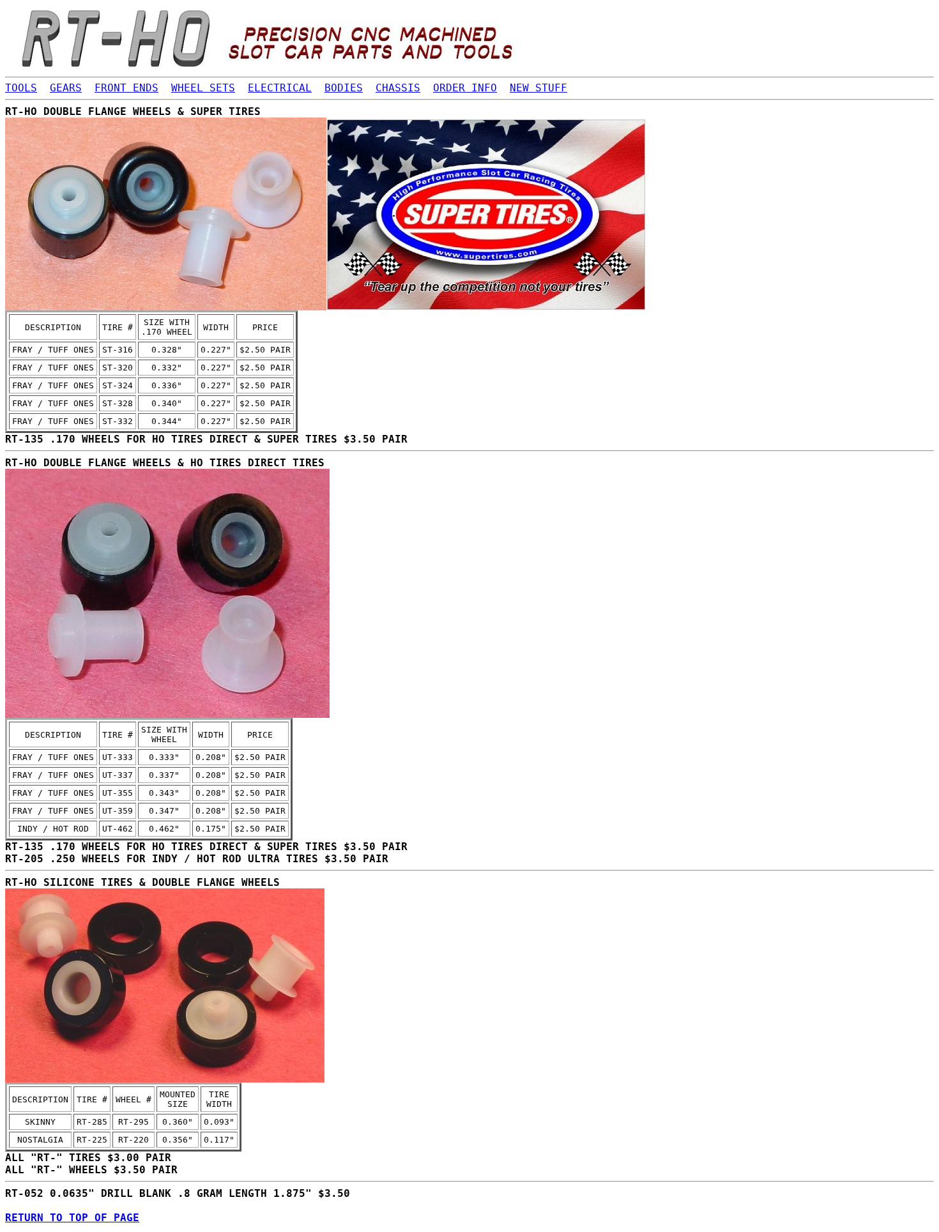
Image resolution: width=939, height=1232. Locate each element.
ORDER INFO (465, 88)
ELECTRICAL (280, 88)
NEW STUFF (538, 88)
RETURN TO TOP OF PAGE (72, 1218)
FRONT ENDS (126, 88)
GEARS (66, 88)
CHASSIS (398, 88)
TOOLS (21, 88)
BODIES (343, 88)
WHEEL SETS (203, 88)
